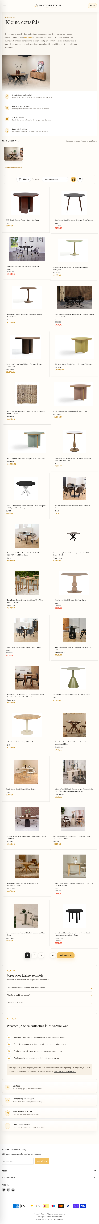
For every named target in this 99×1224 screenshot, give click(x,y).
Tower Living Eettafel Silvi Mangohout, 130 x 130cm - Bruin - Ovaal (72, 554)
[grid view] (73, 179)
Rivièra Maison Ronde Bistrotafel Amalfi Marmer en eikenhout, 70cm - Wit (73, 459)
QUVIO (8, 511)
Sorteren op (36, 179)
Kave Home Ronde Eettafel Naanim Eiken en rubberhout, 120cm (23, 884)
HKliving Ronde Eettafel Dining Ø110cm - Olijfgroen (73, 364)
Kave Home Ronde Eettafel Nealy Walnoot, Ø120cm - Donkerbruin (24, 365)
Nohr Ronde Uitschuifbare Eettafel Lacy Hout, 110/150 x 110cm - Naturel (74, 884)
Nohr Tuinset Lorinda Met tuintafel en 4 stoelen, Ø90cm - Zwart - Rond (74, 315)
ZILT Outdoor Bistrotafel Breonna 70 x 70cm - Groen (71, 694)
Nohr (56, 223)
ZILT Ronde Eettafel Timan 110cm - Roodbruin (22, 220)
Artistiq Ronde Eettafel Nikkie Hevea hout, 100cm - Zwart (73, 648)
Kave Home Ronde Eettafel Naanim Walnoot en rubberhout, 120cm (71, 743)
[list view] (80, 179)
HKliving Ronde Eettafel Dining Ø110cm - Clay (70, 411)
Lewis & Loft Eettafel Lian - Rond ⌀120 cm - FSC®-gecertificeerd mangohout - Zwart (73, 934)
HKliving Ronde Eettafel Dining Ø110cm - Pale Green (26, 458)
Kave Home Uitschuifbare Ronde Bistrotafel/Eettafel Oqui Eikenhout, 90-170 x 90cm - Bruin (25, 695)
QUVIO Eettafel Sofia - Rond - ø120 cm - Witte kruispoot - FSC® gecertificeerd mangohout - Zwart (26, 506)
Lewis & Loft (59, 938)
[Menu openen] (4, 5)
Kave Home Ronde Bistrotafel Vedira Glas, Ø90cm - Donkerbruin (25, 315)
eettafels (28, 37)
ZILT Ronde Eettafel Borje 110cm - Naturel (22, 742)
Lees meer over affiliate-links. (65, 1071)
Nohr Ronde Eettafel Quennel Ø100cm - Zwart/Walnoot (74, 220)
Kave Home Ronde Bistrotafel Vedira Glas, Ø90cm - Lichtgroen (71, 268)
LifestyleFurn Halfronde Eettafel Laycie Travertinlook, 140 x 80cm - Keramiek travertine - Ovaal (74, 790)
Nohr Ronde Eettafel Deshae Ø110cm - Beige (70, 600)
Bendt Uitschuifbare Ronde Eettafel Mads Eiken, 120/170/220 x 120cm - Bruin (24, 554)
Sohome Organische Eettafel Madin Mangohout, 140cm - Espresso (26, 837)
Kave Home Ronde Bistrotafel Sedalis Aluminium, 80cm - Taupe (25, 934)
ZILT (7, 223)
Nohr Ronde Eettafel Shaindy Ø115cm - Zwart (23, 266)
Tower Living (57, 558)
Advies (92, 6)
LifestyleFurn (59, 794)
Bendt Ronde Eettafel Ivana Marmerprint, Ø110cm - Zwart (73, 506)
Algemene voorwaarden (56, 1214)
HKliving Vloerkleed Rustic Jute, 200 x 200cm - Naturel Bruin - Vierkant (26, 412)
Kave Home (57, 273)
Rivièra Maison (60, 464)
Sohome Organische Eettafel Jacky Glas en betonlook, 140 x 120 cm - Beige (72, 837)
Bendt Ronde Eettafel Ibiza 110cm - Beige (20, 789)
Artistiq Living (59, 653)
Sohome (10, 842)
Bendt (57, 511)
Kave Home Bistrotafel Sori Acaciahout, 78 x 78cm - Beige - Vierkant (25, 601)
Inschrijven (42, 1161)
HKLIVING (58, 367)
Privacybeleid (39, 1214)
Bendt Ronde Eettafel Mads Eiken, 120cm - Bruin (23, 647)
